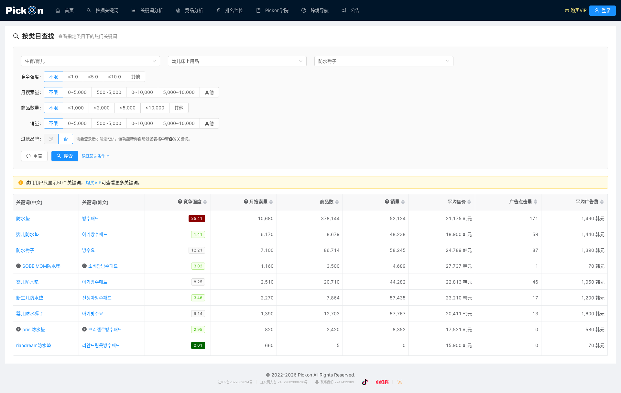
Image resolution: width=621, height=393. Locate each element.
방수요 (88, 250)
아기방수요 (92, 313)
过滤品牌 (30, 138)
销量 (30, 123)
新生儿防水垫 (29, 297)
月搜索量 (30, 92)
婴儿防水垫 (27, 234)
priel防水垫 (33, 329)
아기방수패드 (94, 234)
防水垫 (23, 218)
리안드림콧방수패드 (101, 345)
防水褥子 (25, 250)
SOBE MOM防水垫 (41, 266)
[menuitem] (64, 10)
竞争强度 (30, 76)
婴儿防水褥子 (29, 313)
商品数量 (30, 107)
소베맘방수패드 (103, 266)
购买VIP (93, 182)
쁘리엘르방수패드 (105, 329)
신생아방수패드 (97, 297)
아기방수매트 (94, 282)
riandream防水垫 (33, 345)
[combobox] (90, 61)
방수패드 (90, 218)
